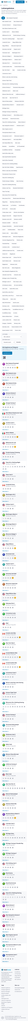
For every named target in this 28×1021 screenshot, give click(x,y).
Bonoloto (4, 146)
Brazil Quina (5, 118)
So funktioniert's (18, 991)
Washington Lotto (6, 236)
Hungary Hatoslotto (6, 226)
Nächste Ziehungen (5, 991)
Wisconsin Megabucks (18, 236)
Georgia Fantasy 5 (17, 25)
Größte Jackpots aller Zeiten (6, 996)
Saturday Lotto (5, 326)
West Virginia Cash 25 (7, 129)
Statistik (3, 1005)
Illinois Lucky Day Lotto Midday (9, 170)
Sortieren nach (6, 339)
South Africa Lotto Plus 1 (8, 292)
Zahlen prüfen (20, 2)
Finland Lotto (17, 320)
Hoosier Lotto (5, 233)
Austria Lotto (16, 302)
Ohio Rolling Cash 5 (18, 115)
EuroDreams (22, 205)
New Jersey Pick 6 (6, 198)
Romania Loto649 (6, 222)
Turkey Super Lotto (6, 212)
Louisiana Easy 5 (16, 247)
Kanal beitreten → (7, 353)
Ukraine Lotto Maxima (19, 212)
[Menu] (26, 2)
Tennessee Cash (6, 52)
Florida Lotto (20, 240)
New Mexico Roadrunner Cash (9, 28)
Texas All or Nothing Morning (9, 184)
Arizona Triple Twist (6, 80)
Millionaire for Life (6, 35)
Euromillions (12, 146)
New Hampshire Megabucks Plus (10, 271)
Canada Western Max (19, 66)
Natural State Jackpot (7, 101)
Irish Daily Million (18, 139)
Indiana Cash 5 (17, 59)
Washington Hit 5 (16, 52)
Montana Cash (17, 261)
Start (1, 5)
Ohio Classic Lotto (17, 281)
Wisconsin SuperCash (16, 45)
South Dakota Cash (6, 261)
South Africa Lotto (14, 288)
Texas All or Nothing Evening (9, 122)
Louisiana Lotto (6, 247)
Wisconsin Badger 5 (6, 56)
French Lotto (19, 295)
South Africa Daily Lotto (7, 153)
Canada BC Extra (6, 42)
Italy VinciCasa (19, 181)
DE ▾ (13, 2)
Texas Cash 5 (20, 38)
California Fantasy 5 (20, 94)
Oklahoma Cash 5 (6, 90)
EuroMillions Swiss (6, 313)
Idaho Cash (15, 90)
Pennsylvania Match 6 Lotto (8, 132)
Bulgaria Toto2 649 (6, 215)
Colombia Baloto (11, 229)
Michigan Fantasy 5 (6, 115)
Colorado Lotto (17, 274)
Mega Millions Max (17, 42)
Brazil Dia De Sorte (15, 118)
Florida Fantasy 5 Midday (8, 181)
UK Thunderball (20, 146)
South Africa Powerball (7, 160)
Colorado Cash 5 (20, 104)
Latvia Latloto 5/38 (6, 320)
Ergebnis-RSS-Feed (5, 1009)
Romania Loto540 (18, 219)
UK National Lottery (7, 285)
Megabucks (12, 254)
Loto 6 (3, 229)
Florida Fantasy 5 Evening (19, 35)
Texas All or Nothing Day (8, 177)
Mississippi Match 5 (18, 56)
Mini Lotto (17, 143)
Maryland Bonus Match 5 (8, 104)
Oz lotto (15, 313)
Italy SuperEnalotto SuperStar (9, 156)
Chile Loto (15, 222)
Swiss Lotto (13, 299)
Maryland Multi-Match (18, 188)
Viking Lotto (5, 299)
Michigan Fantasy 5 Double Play (9, 111)
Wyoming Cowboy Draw (15, 202)
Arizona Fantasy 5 (6, 87)
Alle (3, 18)
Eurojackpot (17, 149)
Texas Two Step (5, 191)
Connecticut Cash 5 (6, 73)
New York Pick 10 (14, 97)
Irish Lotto (4, 288)
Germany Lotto (5, 306)
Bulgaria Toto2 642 (17, 215)
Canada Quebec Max (7, 66)
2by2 (13, 70)
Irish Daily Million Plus (7, 143)
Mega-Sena (4, 202)
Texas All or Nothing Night (8, 38)
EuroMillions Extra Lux (18, 309)
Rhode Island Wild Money (19, 198)
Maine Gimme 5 (21, 122)
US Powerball (18, 973)
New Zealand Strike (18, 21)
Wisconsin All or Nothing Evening (10, 84)
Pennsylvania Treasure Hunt (8, 174)
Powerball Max (5, 243)
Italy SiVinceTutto (6, 302)
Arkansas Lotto (13, 264)
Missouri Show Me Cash (7, 94)
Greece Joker (13, 208)
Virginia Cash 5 (17, 49)
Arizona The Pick (17, 257)
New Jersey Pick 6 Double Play (9, 195)
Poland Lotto (5, 205)
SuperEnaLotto (19, 167)
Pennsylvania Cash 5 (7, 136)
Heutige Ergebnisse (5, 989)
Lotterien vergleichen (6, 1000)
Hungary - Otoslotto (7, 323)
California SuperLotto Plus (8, 250)
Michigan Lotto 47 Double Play (9, 278)
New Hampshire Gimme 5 (8, 125)
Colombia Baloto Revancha (18, 306)
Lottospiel (5, 334)
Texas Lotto (20, 229)
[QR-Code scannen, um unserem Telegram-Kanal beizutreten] (4, 358)
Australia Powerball (18, 226)
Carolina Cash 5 (6, 31)
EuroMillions (17, 972)
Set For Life (4, 208)
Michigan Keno (5, 108)
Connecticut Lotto (16, 63)
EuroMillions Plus (6, 309)
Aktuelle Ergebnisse (5, 987)
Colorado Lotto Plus (6, 274)
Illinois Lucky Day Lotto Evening (9, 77)
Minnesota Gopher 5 (19, 136)
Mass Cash (4, 97)
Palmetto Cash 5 (20, 125)
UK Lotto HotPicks (18, 285)
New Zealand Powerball (12, 18)
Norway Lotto (17, 323)
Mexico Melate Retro (7, 316)
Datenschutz (17, 989)
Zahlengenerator (5, 998)
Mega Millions (5, 45)
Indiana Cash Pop (6, 188)
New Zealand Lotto (6, 21)
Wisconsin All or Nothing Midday (9, 163)
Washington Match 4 (7, 59)
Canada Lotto (20, 250)
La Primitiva (13, 205)
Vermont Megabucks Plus (8, 240)
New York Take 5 (6, 70)
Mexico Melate (15, 31)
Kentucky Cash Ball (6, 49)
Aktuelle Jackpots (5, 993)
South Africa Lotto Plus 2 (8, 295)
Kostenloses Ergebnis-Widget (6, 1003)
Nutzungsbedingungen (20, 987)
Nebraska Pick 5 (6, 63)
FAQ (2, 1011)
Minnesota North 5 (6, 139)
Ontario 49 (4, 254)
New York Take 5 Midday (8, 167)
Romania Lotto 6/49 (6, 219)
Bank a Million (14, 233)
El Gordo (16, 316)
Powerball (14, 243)
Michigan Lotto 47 (6, 281)
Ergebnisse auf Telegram (6, 1007)
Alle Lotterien (18, 979)
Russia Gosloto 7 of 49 (7, 330)
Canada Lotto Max (21, 70)
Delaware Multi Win (19, 101)
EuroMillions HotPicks (7, 149)
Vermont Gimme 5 (6, 25)
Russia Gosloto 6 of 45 (17, 326)
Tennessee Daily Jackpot (18, 87)
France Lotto (18, 330)
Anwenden (18, 342)
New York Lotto (5, 267)
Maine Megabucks (16, 267)
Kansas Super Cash (6, 257)
